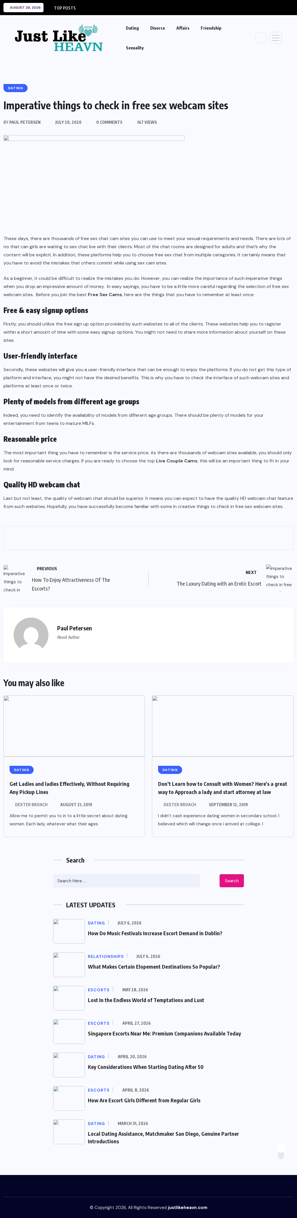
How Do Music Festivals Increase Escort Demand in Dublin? (155, 933)
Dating (132, 28)
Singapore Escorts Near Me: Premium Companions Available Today (164, 1033)
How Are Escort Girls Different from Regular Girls (144, 1100)
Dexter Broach (31, 804)
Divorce (157, 28)
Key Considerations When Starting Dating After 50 (146, 1066)
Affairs (182, 28)
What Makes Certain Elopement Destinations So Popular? (154, 966)
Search (232, 881)
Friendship (211, 28)
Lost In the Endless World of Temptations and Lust (146, 1000)
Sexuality (135, 47)
